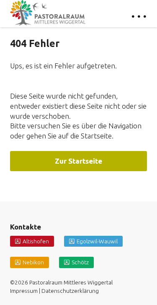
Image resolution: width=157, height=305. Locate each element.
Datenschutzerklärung (70, 290)
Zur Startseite (78, 161)
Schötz (80, 262)
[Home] (47, 13)
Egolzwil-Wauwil (97, 241)
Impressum (24, 290)
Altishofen (36, 241)
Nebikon (33, 262)
